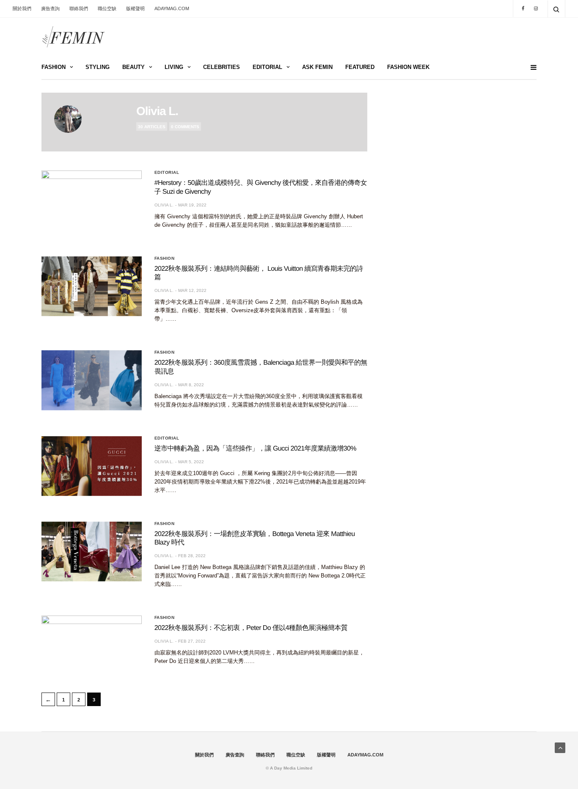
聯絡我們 (78, 8)
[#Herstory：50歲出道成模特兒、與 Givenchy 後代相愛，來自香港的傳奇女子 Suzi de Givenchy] (91, 200)
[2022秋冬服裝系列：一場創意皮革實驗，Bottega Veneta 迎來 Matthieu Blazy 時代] (91, 552)
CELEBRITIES (221, 67)
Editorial (166, 172)
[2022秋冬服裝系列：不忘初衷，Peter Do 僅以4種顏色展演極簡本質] (91, 645)
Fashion (164, 258)
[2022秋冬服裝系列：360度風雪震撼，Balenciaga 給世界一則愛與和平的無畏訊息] (91, 380)
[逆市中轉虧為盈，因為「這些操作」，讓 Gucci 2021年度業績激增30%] (91, 466)
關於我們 (22, 8)
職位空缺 (107, 8)
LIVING (174, 67)
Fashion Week (408, 67)
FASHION (53, 67)
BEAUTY (133, 67)
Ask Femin (317, 67)
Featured (359, 67)
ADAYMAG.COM (171, 8)
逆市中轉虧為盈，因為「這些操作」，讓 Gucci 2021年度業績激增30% (255, 448)
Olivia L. (157, 111)
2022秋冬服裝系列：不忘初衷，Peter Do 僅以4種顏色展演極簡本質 (250, 628)
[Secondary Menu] (530, 67)
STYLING (97, 67)
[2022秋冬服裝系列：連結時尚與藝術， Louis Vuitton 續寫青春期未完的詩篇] (91, 286)
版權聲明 (135, 8)
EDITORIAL (267, 67)
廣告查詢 (50, 8)
